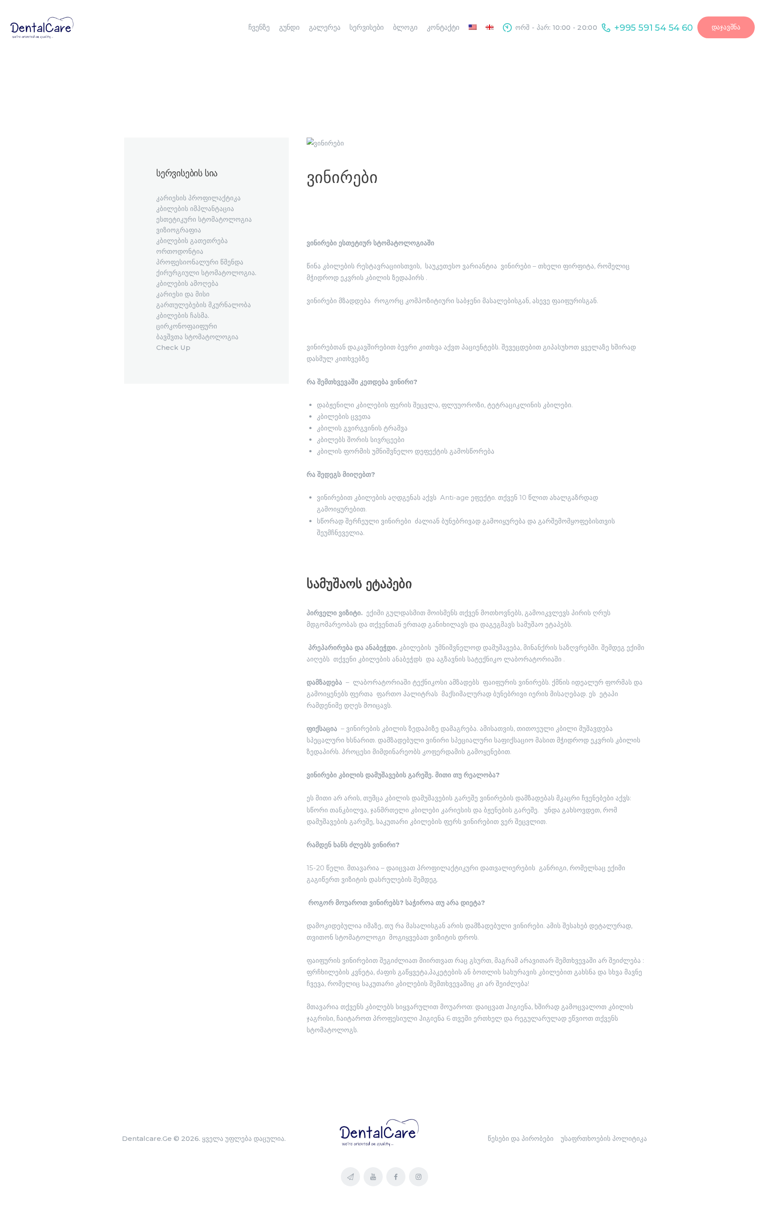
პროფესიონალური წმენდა (199, 262)
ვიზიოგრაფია (178, 230)
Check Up (173, 347)
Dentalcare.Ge (147, 1138)
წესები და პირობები (521, 1138)
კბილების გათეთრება (192, 240)
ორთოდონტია (179, 251)
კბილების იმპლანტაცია (195, 208)
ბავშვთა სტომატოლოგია (197, 337)
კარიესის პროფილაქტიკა (198, 198)
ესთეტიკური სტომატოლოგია (204, 219)
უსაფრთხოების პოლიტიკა (604, 1138)
